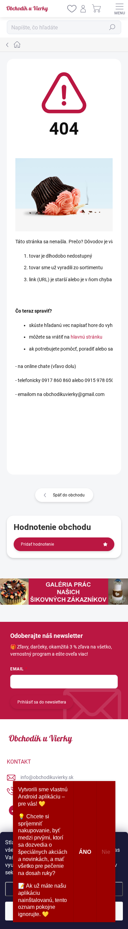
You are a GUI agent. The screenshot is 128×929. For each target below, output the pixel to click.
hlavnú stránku (86, 337)
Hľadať (112, 27)
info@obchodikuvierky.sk (46, 777)
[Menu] (119, 8)
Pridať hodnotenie (37, 544)
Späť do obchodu (69, 495)
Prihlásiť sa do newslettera (41, 702)
